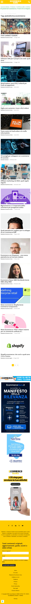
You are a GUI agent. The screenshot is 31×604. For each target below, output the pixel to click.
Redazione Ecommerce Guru (6, 37)
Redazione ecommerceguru (6, 358)
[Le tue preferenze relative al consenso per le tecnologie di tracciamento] (2, 601)
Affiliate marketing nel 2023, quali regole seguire (15, 182)
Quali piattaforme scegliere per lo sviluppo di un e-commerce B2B (15, 231)
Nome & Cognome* (6, 551)
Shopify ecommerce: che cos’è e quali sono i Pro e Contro (15, 355)
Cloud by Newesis (15, 590)
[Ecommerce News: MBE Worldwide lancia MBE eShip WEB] (15, 271)
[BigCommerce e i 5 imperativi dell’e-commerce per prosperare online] (15, 196)
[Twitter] (19, 525)
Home (2, 13)
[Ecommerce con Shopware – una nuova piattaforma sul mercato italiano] (15, 246)
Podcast (15, 581)
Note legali (15, 588)
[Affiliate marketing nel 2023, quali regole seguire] (15, 171)
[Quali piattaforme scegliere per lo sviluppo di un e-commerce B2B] (15, 221)
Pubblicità (15, 579)
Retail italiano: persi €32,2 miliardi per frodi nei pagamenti (14, 84)
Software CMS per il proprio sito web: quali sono (15, 59)
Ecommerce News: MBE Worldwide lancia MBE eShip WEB (15, 281)
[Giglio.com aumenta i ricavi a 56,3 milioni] (15, 99)
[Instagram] (12, 525)
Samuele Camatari (5, 159)
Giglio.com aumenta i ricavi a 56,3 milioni (15, 108)
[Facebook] (8, 525)
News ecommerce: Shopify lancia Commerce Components (12, 306)
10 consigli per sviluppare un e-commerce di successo (15, 157)
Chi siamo (15, 572)
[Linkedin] (15, 525)
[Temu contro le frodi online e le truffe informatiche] (15, 122)
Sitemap (15, 598)
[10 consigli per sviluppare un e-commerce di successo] (15, 146)
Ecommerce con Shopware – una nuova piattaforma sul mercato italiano (14, 256)
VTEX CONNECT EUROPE (9, 36)
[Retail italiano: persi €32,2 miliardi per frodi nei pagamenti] (15, 74)
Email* (3, 556)
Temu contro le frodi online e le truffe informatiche (14, 132)
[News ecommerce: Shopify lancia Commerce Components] (15, 295)
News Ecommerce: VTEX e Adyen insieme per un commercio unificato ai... (15, 330)
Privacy (15, 583)
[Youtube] (22, 525)
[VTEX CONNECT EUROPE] (15, 26)
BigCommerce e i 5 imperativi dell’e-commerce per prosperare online (13, 206)
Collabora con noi (15, 577)
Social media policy (15, 586)
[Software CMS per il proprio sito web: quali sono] (15, 49)
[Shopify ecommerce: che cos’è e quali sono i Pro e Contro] (15, 345)
